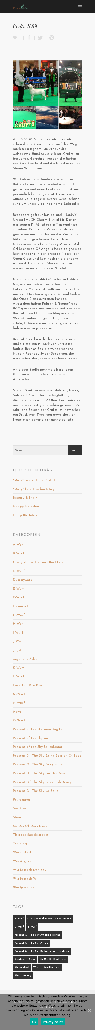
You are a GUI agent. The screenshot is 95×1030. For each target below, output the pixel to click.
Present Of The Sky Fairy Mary (38, 764)
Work (36, 967)
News (17, 712)
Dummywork (22, 580)
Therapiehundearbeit (30, 835)
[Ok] (89, 1010)
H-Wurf (19, 624)
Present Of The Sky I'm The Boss (39, 773)
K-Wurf (18, 668)
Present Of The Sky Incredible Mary (42, 782)
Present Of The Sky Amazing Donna (38, 935)
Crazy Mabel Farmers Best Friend (40, 562)
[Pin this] (50, 38)
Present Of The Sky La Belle (36, 791)
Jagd (17, 650)
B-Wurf (18, 553)
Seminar (20, 808)
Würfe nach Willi (27, 879)
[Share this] (29, 38)
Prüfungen (21, 799)
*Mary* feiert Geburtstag (33, 489)
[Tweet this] (40, 38)
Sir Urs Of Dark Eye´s (30, 826)
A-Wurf (19, 545)
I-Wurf (18, 632)
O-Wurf (19, 720)
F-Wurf (18, 597)
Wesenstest (22, 852)
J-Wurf (18, 641)
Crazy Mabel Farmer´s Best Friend (49, 919)
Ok (34, 1022)
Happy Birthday (26, 506)
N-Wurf (19, 703)
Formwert (20, 606)
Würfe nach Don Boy (29, 870)
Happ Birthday (25, 515)
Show (17, 817)
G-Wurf (19, 615)
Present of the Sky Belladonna (37, 747)
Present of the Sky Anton (33, 738)
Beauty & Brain (25, 498)
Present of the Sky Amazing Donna (41, 729)
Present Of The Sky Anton (31, 943)
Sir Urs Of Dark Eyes (53, 959)
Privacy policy (53, 1022)
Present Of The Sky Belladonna (35, 951)
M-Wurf (19, 694)
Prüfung (64, 951)
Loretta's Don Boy (27, 685)
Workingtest (23, 861)
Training (20, 843)
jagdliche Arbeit (26, 659)
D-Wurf (19, 571)
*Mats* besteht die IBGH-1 (34, 480)
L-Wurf (18, 676)
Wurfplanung (24, 887)
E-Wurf (18, 589)
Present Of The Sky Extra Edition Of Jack (47, 756)
